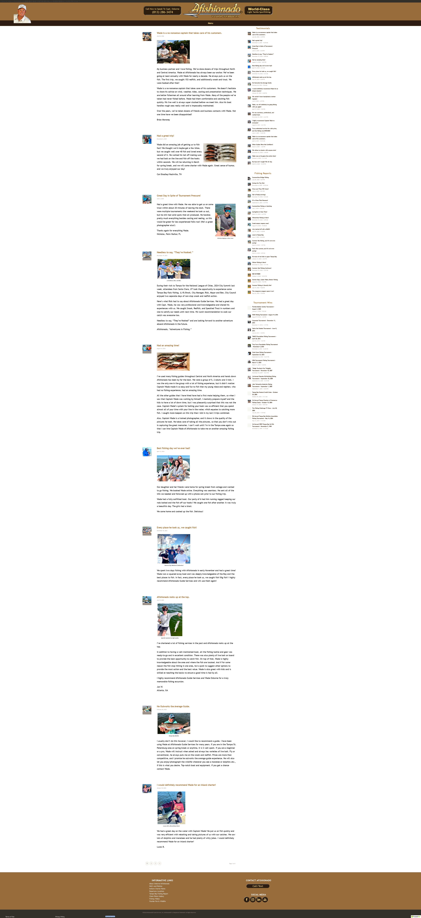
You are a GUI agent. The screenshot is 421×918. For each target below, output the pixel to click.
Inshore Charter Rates (157, 889)
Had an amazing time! (168, 345)
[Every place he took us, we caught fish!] (147, 531)
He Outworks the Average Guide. (173, 706)
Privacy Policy (60, 917)
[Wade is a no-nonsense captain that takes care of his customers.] (147, 36)
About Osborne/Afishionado (159, 884)
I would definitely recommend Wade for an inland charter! (186, 785)
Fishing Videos (154, 899)
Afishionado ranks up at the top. (173, 597)
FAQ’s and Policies (155, 886)
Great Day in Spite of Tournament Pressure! (179, 195)
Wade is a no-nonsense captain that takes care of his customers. (189, 33)
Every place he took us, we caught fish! (177, 527)
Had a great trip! (165, 135)
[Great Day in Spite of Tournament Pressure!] (147, 199)
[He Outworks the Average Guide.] (147, 710)
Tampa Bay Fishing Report (158, 894)
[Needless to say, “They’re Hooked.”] (147, 255)
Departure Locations (156, 891)
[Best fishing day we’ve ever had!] (147, 451)
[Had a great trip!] (147, 139)
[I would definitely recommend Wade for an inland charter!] (147, 788)
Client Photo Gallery (156, 896)
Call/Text (258, 886)
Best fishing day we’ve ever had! (173, 448)
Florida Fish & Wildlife (157, 901)
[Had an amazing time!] (147, 349)
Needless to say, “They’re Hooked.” (175, 252)
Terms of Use (9, 917)
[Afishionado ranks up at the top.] (147, 600)
